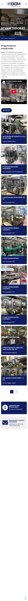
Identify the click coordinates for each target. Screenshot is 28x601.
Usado (6, 38)
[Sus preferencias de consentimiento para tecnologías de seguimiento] (25, 598)
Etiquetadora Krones (11, 258)
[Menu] (2, 6)
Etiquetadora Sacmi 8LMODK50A (10, 167)
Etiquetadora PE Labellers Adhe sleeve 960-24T (13, 348)
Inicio (2, 38)
